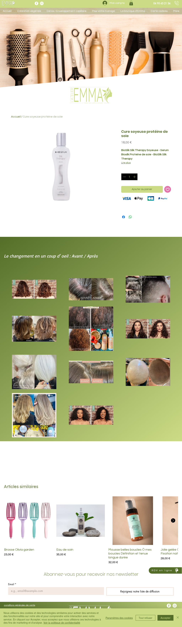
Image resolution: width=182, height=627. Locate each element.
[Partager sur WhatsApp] (130, 217)
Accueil (16, 116)
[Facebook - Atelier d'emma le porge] (36, 3)
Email (12, 584)
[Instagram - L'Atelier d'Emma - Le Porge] (42, 3)
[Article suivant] (173, 520)
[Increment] (134, 177)
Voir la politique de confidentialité (61, 622)
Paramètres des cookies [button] (119, 618)
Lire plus (126, 162)
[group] (91, 530)
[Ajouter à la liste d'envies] (167, 189)
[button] (131, 3)
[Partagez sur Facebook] (123, 217)
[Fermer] (178, 617)
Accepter (165, 618)
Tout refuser (145, 618)
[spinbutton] (129, 177)
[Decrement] (124, 177)
